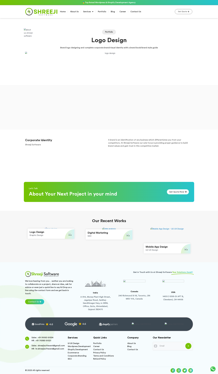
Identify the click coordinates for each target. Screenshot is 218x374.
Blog (113, 12)
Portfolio (102, 12)
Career (122, 12)
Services (87, 12)
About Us (74, 12)
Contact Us (135, 12)
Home (63, 12)
